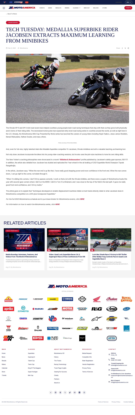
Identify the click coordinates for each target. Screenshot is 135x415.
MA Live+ (96, 8)
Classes (76, 8)
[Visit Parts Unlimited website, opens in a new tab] (23, 318)
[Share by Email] (128, 48)
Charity (56, 375)
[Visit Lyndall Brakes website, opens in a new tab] (126, 318)
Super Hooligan (32, 371)
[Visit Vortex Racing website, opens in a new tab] (112, 328)
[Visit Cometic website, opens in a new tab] (38, 318)
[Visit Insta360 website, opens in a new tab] (53, 299)
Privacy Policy (86, 368)
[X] (65, 392)
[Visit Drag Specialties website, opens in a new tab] (82, 308)
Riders (67, 8)
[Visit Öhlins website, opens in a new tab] (38, 328)
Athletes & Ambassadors (70, 160)
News (50, 8)
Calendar (4, 368)
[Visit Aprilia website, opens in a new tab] (8, 308)
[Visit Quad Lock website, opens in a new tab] (53, 338)
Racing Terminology (60, 364)
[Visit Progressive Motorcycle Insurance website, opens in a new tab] (23, 299)
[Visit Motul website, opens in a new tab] (67, 308)
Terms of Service (87, 371)
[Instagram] (55, 392)
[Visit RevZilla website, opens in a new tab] (53, 308)
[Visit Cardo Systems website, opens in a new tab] (82, 318)
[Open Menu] (5, 8)
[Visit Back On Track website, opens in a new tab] (112, 338)
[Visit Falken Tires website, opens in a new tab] (53, 328)
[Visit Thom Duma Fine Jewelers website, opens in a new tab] (67, 328)
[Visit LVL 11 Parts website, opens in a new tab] (97, 338)
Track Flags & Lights (60, 368)
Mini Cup (87, 8)
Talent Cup (31, 360)
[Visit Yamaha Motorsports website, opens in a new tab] (67, 299)
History (56, 357)
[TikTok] (70, 392)
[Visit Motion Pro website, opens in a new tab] (126, 308)
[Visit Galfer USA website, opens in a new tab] (82, 328)
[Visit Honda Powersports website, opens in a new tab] (97, 299)
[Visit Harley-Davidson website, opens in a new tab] (82, 299)
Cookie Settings (128, 402)
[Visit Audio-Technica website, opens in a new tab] (8, 318)
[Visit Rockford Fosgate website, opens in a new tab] (67, 318)
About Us (57, 382)
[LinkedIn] (79, 392)
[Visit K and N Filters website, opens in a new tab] (8, 338)
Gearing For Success (60, 371)
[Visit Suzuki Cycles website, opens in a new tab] (38, 308)
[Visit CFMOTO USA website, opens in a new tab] (23, 308)
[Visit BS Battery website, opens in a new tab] (38, 338)
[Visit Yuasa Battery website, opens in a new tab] (8, 328)
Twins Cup (31, 364)
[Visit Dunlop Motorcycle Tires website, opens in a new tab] (38, 299)
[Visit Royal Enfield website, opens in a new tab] (126, 299)
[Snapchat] (84, 392)
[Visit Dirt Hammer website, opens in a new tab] (23, 338)
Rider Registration (87, 360)
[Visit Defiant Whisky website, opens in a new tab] (82, 338)
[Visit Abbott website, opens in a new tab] (67, 338)
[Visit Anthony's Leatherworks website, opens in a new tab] (23, 328)
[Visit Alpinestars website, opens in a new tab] (97, 318)
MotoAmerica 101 (59, 353)
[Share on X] (125, 48)
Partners (56, 379)
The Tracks (57, 360)
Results (58, 8)
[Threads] (60, 392)
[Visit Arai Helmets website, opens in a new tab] (112, 308)
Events (42, 8)
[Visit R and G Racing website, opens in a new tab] (97, 308)
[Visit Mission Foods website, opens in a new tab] (8, 299)
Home (3, 353)
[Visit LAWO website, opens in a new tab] (126, 328)
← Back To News (11, 14)
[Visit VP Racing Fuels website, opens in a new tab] (53, 318)
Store (104, 8)
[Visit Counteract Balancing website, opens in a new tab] (97, 328)
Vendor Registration (88, 364)
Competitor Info (87, 357)
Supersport (31, 357)
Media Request (86, 353)
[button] (117, 7)
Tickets (4, 375)
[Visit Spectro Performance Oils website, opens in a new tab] (112, 318)
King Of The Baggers (34, 368)
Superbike (31, 353)
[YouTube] (74, 392)
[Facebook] (51, 392)
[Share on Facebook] (122, 48)
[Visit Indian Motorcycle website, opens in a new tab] (112, 299)
